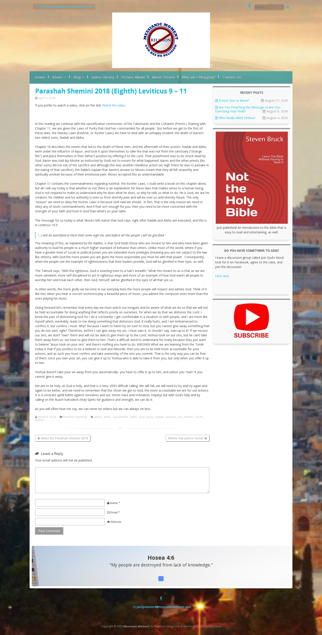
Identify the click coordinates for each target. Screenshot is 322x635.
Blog (77, 77)
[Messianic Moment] (161, 67)
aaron (98, 417)
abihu (107, 417)
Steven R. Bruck (47, 417)
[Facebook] (249, 6)
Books (57, 77)
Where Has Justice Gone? (186, 438)
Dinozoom (214, 626)
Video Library (103, 77)
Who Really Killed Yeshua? (237, 118)
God (142, 417)
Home (40, 77)
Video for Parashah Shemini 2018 (64, 438)
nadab (159, 417)
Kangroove (173, 626)
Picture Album (133, 77)
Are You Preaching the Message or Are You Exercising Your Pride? (247, 109)
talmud (188, 417)
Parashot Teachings (75, 417)
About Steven (163, 77)
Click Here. (222, 276)
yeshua (39, 420)
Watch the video (113, 105)
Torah (198, 417)
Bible (134, 417)
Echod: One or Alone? (234, 100)
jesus (150, 417)
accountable (120, 417)
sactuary (171, 417)
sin (180, 417)
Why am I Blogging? (199, 77)
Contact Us (232, 77)
